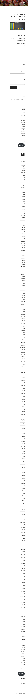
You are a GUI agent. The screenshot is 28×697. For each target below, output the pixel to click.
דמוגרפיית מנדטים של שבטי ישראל (22, 345)
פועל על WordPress (20, 693)
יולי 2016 (22, 532)
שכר (24, 599)
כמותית (22, 2)
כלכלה (23, 579)
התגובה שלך (21, 43)
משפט (23, 582)
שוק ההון (22, 596)
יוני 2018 (23, 475)
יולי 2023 (22, 393)
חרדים (23, 576)
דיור (24, 560)
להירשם (21, 145)
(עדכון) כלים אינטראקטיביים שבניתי (23, 168)
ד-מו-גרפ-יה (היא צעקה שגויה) (23, 203)
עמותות (23, 588)
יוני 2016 (23, 535)
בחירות (23, 554)
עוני (24, 585)
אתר (23, 79)
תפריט (13, 8)
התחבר (23, 616)
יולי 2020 (22, 424)
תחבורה (23, 607)
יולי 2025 (22, 385)
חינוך (23, 573)
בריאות (23, 557)
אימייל (23, 72)
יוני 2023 (23, 396)
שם (23, 64)
